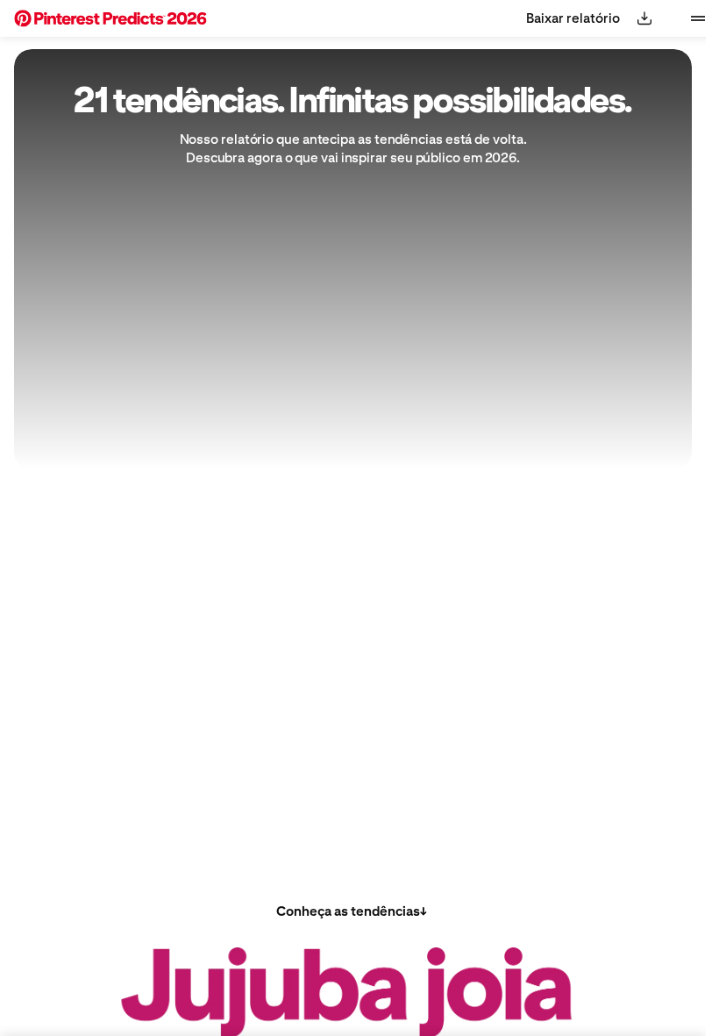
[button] (110, 18)
